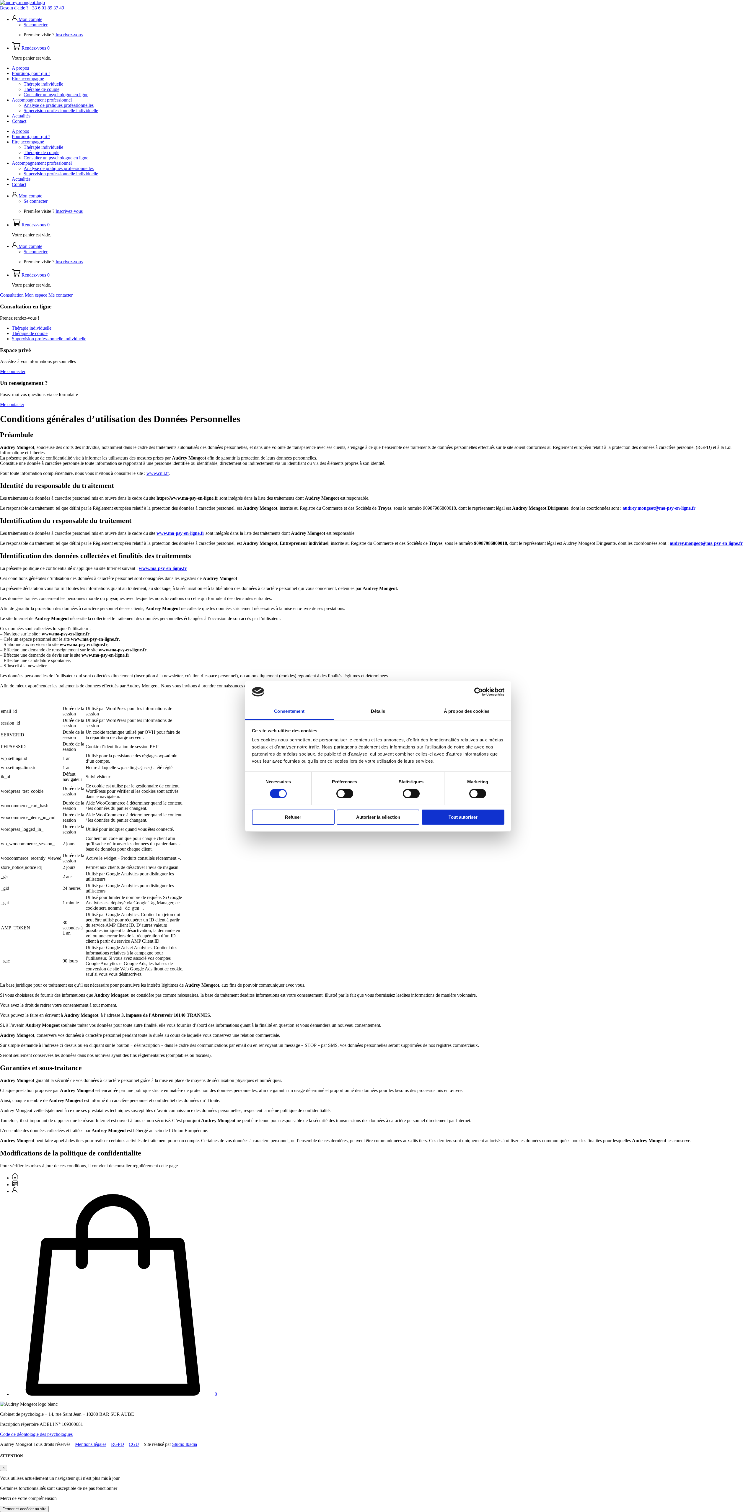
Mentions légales (90, 1444)
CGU (134, 1444)
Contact (19, 121)
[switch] (344, 793)
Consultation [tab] (12, 295)
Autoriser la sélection (378, 817)
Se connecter (36, 24)
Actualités (21, 115)
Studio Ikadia (184, 1444)
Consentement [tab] (289, 711)
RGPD (117, 1444)
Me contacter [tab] (60, 295)
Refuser (293, 817)
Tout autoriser (463, 817)
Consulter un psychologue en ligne (56, 94)
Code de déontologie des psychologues (36, 1434)
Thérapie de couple (41, 89)
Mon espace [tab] (36, 295)
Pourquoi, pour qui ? (31, 73)
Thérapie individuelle (43, 83)
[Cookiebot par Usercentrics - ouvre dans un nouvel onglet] (478, 691)
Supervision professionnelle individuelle (61, 110)
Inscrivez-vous (69, 34)
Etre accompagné (28, 78)
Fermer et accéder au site (24, 1509)
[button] (27, 19)
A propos (20, 68)
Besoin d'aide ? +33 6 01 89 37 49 (32, 7)
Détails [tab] (378, 711)
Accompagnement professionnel (42, 99)
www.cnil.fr (157, 473)
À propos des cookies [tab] (466, 711)
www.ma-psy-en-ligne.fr (163, 568)
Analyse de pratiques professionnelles (59, 105)
